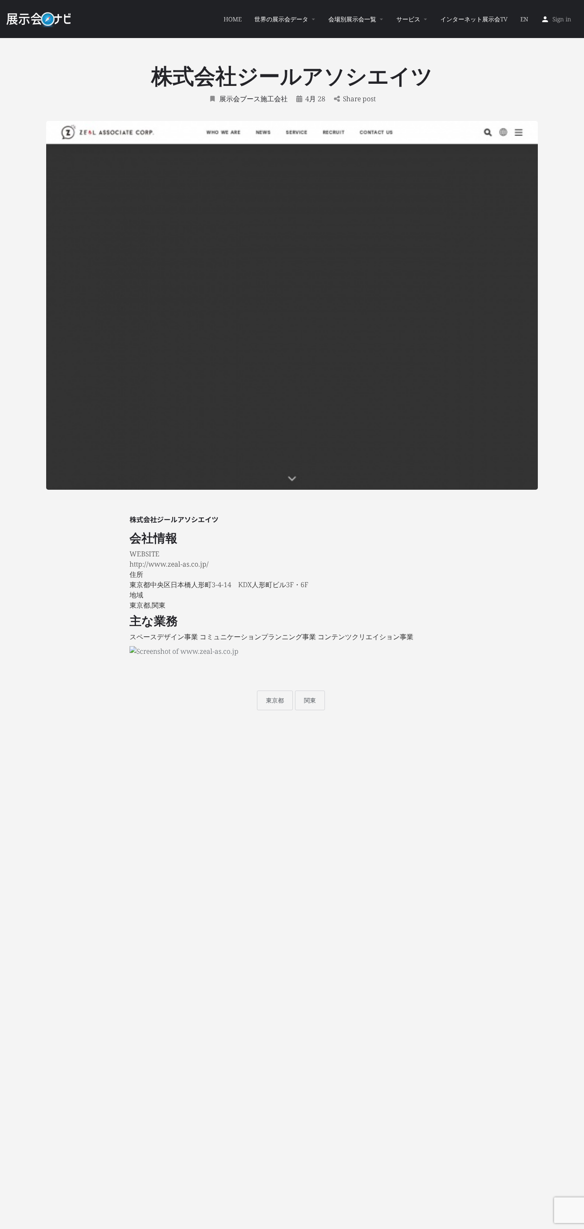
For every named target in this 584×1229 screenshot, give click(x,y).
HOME (233, 19)
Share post (359, 98)
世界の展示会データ (281, 19)
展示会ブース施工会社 (253, 98)
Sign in (561, 19)
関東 (310, 700)
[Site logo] (39, 18)
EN (524, 19)
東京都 (275, 700)
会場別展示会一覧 (352, 19)
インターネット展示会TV (473, 19)
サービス (408, 19)
